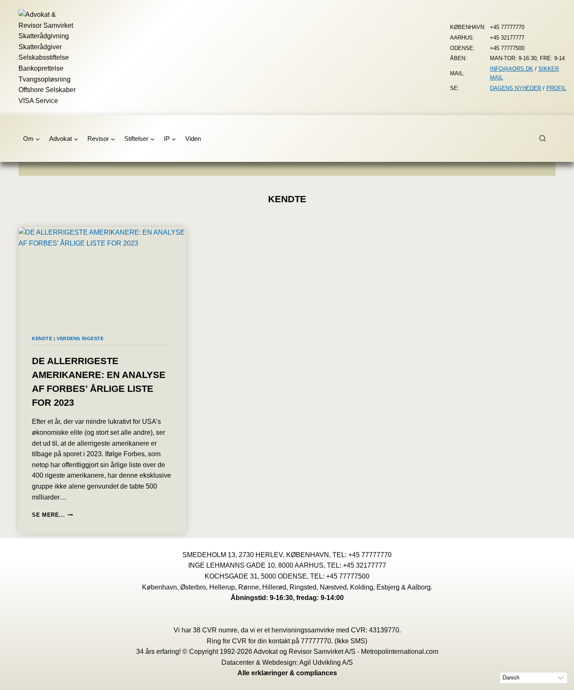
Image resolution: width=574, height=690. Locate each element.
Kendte (42, 338)
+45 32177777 (364, 565)
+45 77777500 (347, 576)
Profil (556, 88)
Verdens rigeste (80, 338)
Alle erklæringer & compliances (287, 673)
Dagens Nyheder (515, 88)
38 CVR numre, (216, 630)
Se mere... (52, 515)
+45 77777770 (370, 554)
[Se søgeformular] (547, 139)
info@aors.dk (511, 69)
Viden (193, 138)
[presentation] (102, 274)
